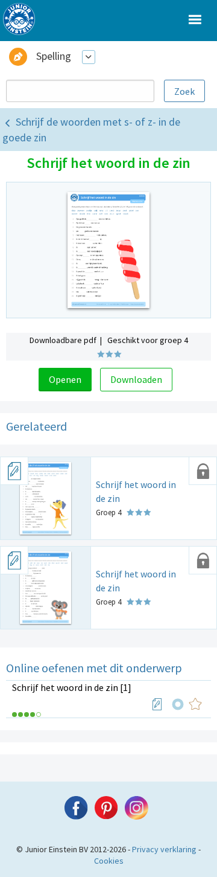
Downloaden (136, 379)
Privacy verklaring (164, 849)
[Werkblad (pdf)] (157, 704)
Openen (65, 379)
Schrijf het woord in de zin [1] (71, 687)
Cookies (109, 860)
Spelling (53, 56)
